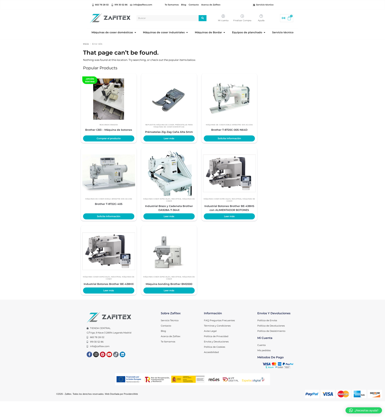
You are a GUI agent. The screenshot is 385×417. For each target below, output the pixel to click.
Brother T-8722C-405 (108, 203)
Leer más (169, 138)
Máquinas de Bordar (208, 32)
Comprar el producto (109, 138)
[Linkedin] (122, 354)
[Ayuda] (261, 16)
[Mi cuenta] (223, 16)
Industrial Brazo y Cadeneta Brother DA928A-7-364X (169, 208)
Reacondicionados (109, 125)
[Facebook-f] (89, 354)
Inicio (86, 44)
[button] (364, 410)
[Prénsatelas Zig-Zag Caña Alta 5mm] (169, 99)
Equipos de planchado (247, 32)
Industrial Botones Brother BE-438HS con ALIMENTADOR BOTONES (229, 208)
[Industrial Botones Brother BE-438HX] (108, 251)
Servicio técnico (282, 32)
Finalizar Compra (242, 20)
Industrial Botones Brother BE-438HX (109, 284)
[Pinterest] (102, 354)
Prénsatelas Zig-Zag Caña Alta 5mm (169, 131)
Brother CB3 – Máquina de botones (108, 129)
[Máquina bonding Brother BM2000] (169, 251)
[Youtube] (109, 354)
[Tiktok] (116, 354)
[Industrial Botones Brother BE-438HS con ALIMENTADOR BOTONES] (229, 173)
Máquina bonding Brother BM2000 (169, 284)
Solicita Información (229, 138)
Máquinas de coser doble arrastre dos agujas (229, 125)
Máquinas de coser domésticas (112, 32)
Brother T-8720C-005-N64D (229, 129)
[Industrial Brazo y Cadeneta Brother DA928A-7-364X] (169, 173)
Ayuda (261, 20)
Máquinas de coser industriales (164, 32)
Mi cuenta (223, 20)
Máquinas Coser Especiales (156, 199)
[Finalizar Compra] (242, 16)
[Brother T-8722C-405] (108, 173)
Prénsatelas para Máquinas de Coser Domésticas (173, 126)
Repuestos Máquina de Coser (159, 125)
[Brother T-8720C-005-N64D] (229, 99)
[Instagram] (96, 354)
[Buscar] (203, 18)
